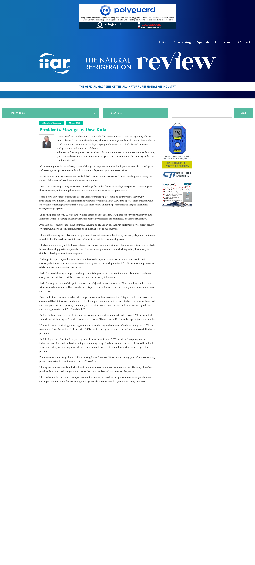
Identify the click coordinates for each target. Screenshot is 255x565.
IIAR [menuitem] (163, 42)
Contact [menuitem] (244, 42)
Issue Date (116, 112)
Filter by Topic (17, 112)
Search (243, 113)
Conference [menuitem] (223, 42)
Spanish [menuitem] (203, 42)
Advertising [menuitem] (182, 42)
